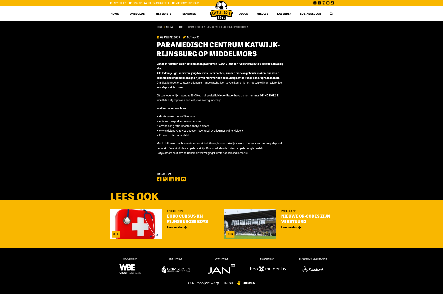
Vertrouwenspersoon (187, 3)
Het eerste (163, 14)
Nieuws (262, 14)
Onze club (137, 14)
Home (115, 14)
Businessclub (310, 14)
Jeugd (243, 14)
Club (180, 27)
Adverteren (120, 3)
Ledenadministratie (158, 3)
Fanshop (137, 3)
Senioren (189, 14)
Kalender (284, 14)
